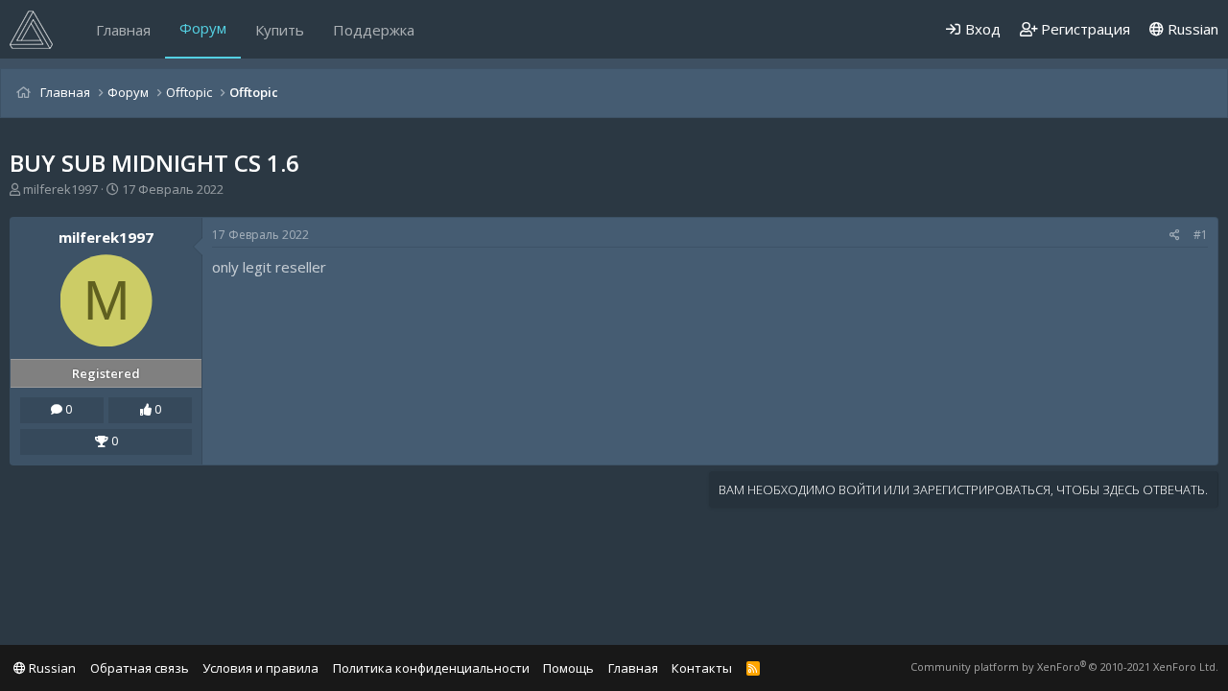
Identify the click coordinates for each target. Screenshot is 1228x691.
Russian (1191, 28)
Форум (202, 27)
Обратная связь (139, 668)
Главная (123, 29)
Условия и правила (260, 668)
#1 (1200, 234)
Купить (279, 29)
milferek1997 (60, 189)
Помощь (568, 668)
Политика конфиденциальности (431, 668)
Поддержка (373, 29)
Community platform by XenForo (1064, 666)
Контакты (702, 668)
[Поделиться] (1175, 236)
